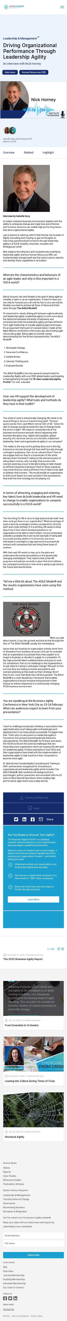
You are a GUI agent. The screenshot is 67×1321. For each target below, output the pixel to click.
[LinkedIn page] (15, 1298)
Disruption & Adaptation (15, 1211)
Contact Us (8, 1309)
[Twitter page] (10, 1298)
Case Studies (9, 1176)
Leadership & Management (16, 1195)
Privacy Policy (37, 1316)
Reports (7, 1172)
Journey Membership (14, 1275)
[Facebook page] (5, 1298)
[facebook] (32, 819)
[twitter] (16, 819)
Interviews (10, 72)
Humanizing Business (14, 1207)
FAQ (5, 1267)
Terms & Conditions (20, 1316)
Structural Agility (14, 1136)
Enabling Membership (14, 1279)
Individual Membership (14, 1283)
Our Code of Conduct (13, 1287)
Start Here (8, 1271)
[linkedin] (24, 819)
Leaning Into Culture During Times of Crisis (30, 1081)
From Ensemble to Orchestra (21, 1025)
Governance (9, 1203)
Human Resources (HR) (34, 72)
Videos (6, 1168)
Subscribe (33, 1255)
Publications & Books (13, 1184)
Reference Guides (12, 1180)
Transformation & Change (16, 1199)
